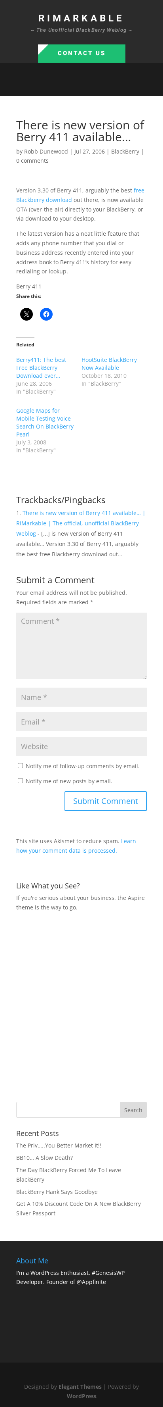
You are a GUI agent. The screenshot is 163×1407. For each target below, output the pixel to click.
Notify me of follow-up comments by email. (83, 766)
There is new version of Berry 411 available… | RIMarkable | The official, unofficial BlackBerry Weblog (81, 523)
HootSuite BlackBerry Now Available (109, 363)
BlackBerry (125, 151)
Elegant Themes (80, 1386)
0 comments (32, 160)
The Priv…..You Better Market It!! (58, 1145)
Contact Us (82, 53)
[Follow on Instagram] (89, 86)
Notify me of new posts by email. (69, 781)
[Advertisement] (81, 1006)
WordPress (82, 1396)
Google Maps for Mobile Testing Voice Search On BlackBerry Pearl (45, 422)
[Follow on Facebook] (57, 86)
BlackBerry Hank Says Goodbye (57, 1192)
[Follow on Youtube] (105, 86)
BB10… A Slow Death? (44, 1157)
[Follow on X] (73, 86)
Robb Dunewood (46, 151)
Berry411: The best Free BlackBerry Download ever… (41, 367)
